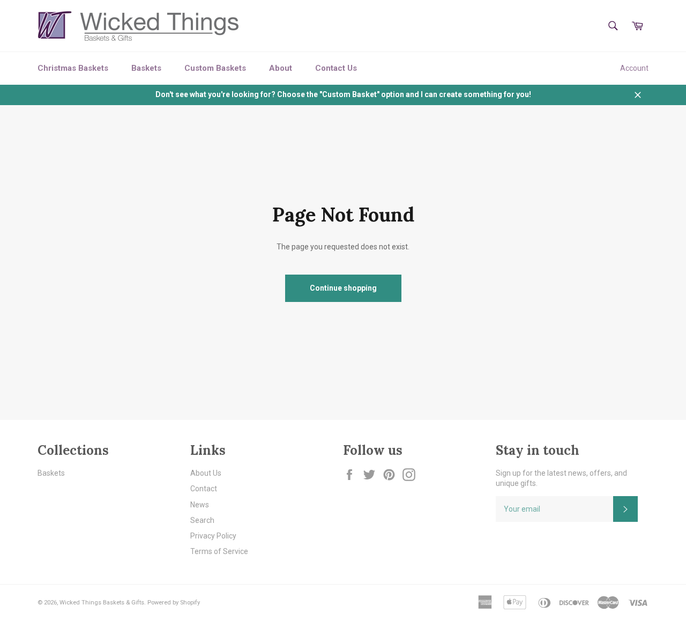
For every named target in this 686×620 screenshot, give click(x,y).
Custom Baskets (215, 68)
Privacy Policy (213, 536)
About (280, 68)
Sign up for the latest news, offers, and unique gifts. (561, 478)
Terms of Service (219, 551)
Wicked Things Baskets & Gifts (101, 602)
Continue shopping (343, 288)
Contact (203, 488)
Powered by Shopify (173, 602)
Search (202, 520)
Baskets (146, 68)
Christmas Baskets (73, 68)
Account (634, 68)
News (199, 504)
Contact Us (336, 68)
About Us (205, 473)
